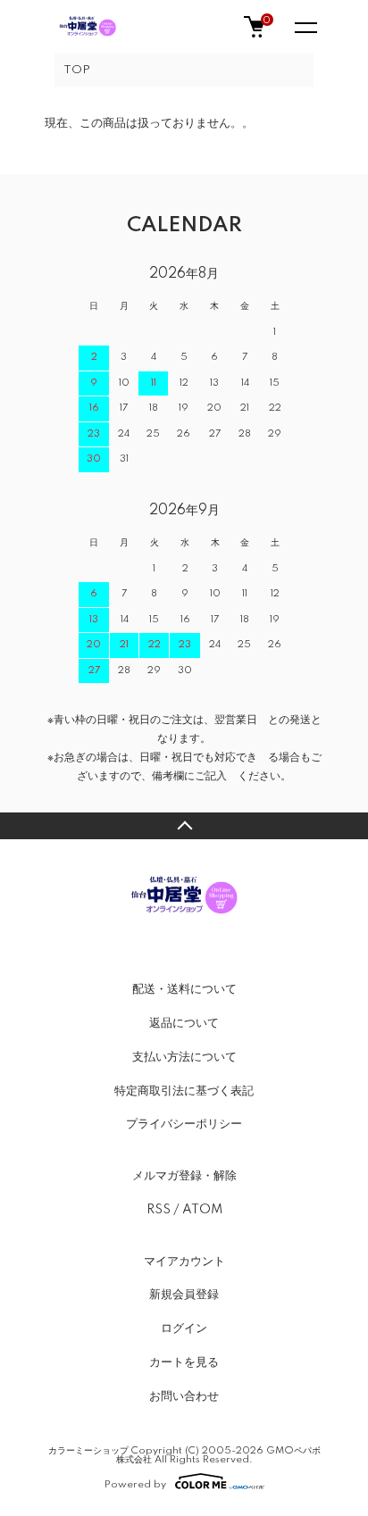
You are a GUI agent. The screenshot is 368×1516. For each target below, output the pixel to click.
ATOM (202, 1210)
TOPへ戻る (184, 825)
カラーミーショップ (88, 1450)
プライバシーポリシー (184, 1124)
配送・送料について (184, 989)
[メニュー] (304, 27)
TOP (76, 70)
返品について (184, 1023)
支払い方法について (184, 1057)
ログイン (184, 1328)
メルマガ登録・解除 (184, 1176)
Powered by (135, 1484)
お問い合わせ (184, 1396)
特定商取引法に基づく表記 (184, 1091)
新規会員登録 (184, 1294)
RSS (158, 1210)
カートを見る (184, 1362)
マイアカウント (184, 1261)
